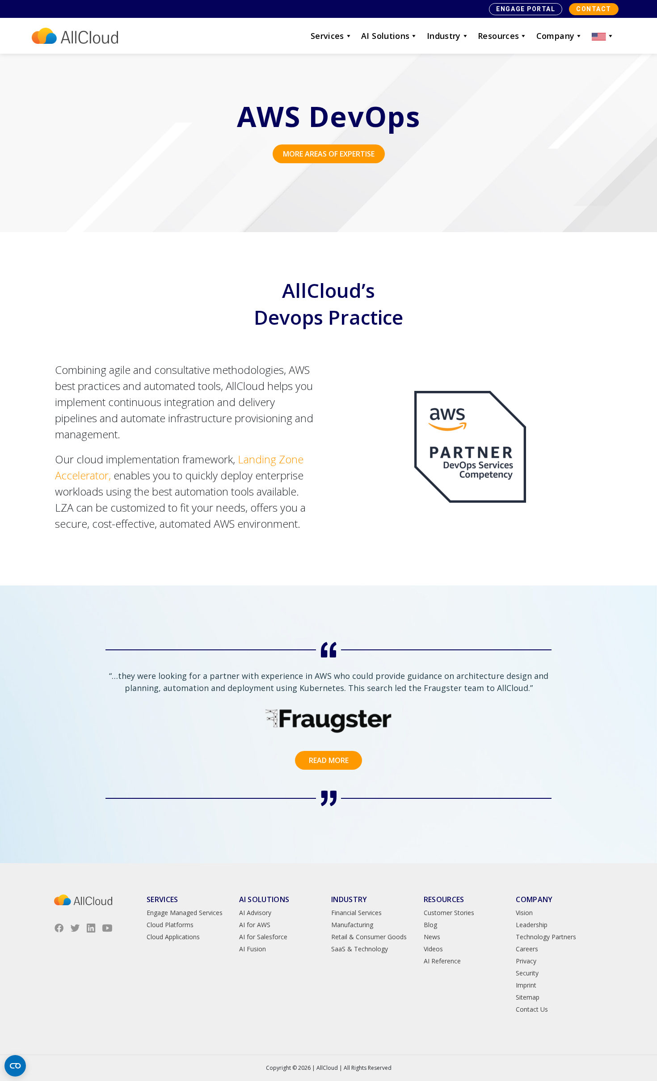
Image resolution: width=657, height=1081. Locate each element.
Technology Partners (546, 937)
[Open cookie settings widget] (15, 1066)
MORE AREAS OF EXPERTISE (329, 154)
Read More (329, 760)
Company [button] (555, 35)
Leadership (532, 924)
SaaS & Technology (359, 949)
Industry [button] (444, 35)
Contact (593, 9)
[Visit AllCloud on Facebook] (59, 928)
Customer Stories (449, 912)
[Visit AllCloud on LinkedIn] (91, 928)
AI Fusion (252, 949)
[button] (603, 36)
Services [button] (327, 35)
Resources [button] (498, 35)
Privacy (526, 961)
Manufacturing (352, 924)
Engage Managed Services (185, 912)
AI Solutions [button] (385, 35)
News (432, 937)
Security (527, 973)
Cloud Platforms (170, 924)
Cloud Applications (173, 937)
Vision (524, 912)
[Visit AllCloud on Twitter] (75, 928)
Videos (433, 949)
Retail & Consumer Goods (369, 937)
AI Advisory (255, 912)
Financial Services (356, 912)
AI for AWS (254, 924)
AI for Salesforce (263, 937)
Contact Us (532, 1009)
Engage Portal (525, 9)
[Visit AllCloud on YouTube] (107, 928)
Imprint (526, 985)
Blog (430, 924)
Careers (527, 949)
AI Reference (442, 961)
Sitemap (527, 997)
